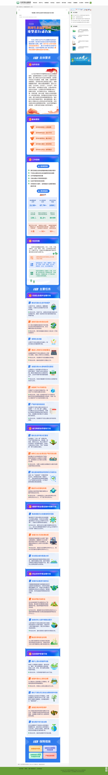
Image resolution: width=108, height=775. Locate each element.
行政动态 (52, 2)
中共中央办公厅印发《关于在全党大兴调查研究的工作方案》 (84, 20)
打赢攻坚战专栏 (27, 6)
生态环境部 (21, 768)
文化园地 (81, 2)
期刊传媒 (64, 2)
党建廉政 (75, 2)
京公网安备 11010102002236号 (78, 771)
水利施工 (70, 2)
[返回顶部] (106, 766)
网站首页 (35, 2)
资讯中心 (41, 2)
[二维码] (106, 771)
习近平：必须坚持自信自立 (77, 16)
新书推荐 (75, 26)
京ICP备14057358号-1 (66, 771)
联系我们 (87, 2)
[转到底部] (106, 768)
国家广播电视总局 (32, 768)
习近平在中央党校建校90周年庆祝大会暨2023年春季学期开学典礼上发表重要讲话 (88, 22)
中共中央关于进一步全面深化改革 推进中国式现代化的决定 (83, 15)
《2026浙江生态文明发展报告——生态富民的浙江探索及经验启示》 (83, 30)
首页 (17, 6)
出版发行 (58, 2)
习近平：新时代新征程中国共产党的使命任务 (81, 18)
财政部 (26, 768)
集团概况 (47, 2)
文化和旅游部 (39, 768)
